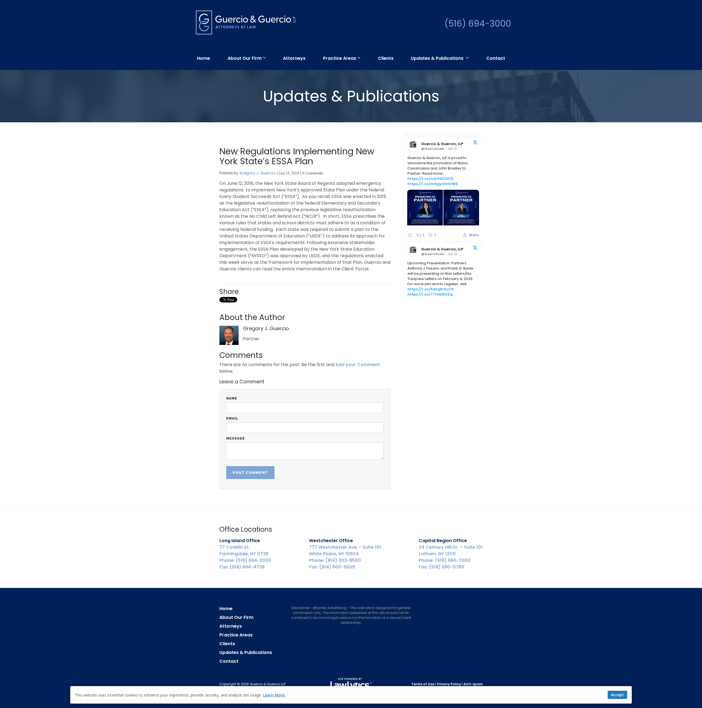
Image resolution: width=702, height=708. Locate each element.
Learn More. (274, 695)
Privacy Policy (449, 684)
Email (232, 418)
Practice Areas (339, 58)
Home (203, 58)
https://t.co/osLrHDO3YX (430, 178)
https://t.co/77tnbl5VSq (430, 294)
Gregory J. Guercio (257, 173)
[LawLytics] (351, 684)
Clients (386, 58)
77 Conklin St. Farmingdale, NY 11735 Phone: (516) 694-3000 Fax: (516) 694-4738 (245, 553)
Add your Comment (357, 364)
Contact (495, 58)
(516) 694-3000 (478, 23)
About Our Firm (245, 58)
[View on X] (475, 143)
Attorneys (294, 58)
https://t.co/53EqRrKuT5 (430, 289)
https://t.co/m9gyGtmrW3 (432, 183)
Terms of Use (422, 684)
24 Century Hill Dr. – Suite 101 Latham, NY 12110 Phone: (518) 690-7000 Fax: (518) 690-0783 (451, 553)
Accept (617, 694)
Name (231, 398)
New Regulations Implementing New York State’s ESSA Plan (296, 156)
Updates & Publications (438, 58)
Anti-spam (473, 684)
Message (235, 438)
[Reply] (409, 235)
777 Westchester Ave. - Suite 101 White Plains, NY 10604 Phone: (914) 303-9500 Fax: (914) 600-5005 (345, 553)
